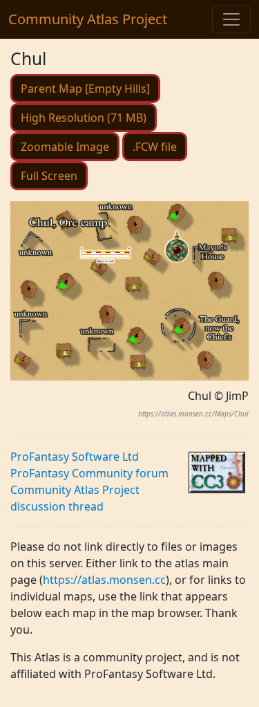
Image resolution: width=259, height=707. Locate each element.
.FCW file (155, 146)
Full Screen (49, 175)
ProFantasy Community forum (89, 473)
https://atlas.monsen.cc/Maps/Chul (193, 414)
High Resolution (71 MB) (83, 117)
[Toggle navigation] (231, 19)
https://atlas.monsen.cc (104, 579)
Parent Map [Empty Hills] (85, 88)
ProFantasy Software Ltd (74, 456)
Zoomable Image (65, 146)
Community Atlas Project (87, 19)
